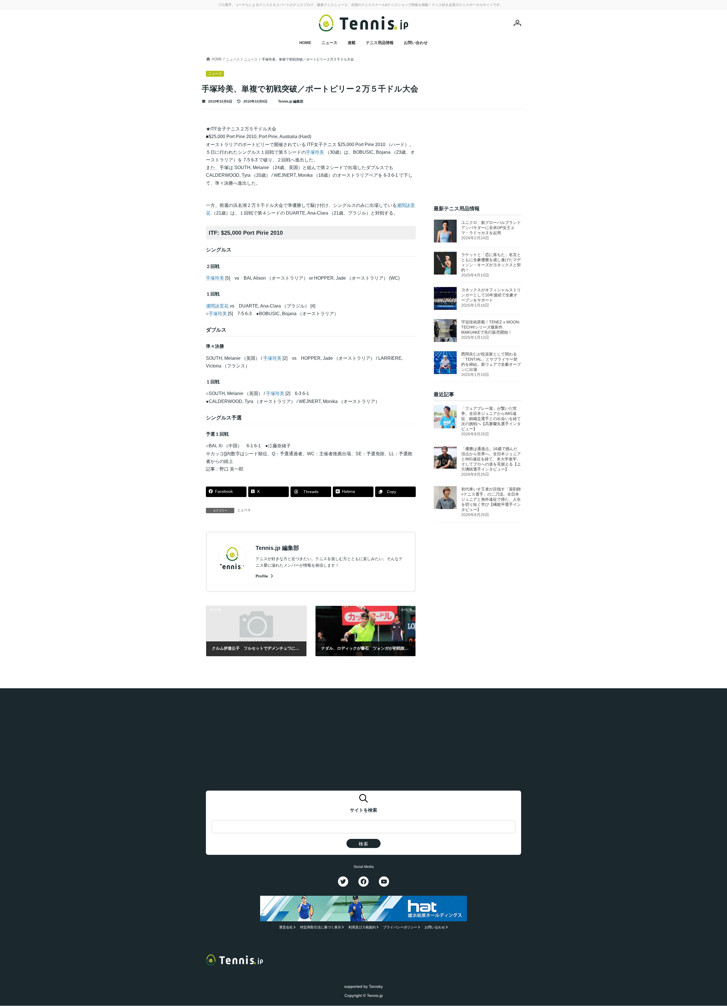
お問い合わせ (435, 928)
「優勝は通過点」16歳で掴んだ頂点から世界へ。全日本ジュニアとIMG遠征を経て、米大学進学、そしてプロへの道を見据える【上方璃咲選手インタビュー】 (491, 459)
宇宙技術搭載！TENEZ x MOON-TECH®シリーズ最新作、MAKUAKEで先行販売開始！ (490, 327)
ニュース (244, 510)
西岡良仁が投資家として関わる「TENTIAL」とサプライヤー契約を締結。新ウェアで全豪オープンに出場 (491, 362)
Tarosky (376, 986)
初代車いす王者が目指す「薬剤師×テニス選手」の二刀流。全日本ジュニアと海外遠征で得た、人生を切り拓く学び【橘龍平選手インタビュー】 (491, 499)
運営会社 (286, 928)
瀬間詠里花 (217, 306)
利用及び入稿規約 (362, 928)
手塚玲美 (315, 152)
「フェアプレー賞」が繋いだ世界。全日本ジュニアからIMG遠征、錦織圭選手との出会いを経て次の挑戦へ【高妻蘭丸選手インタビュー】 (491, 418)
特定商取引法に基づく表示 (320, 928)
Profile (262, 576)
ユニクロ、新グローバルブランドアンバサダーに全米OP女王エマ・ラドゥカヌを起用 (491, 227)
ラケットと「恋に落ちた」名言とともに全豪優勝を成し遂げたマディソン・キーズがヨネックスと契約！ (491, 262)
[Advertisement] (477, 160)
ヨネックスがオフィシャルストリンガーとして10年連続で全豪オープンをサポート (491, 295)
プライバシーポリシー (400, 928)
